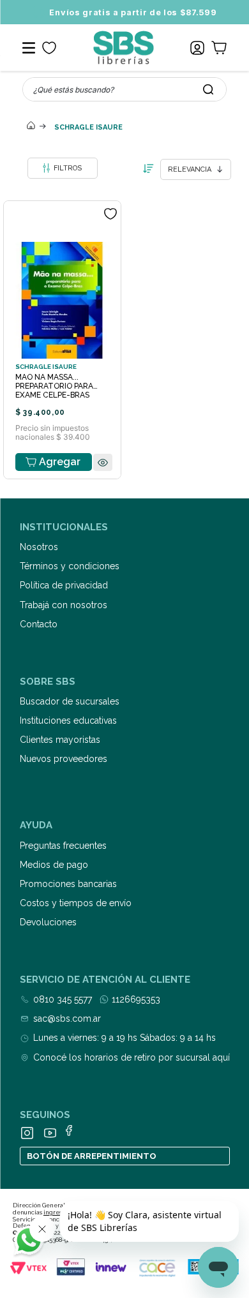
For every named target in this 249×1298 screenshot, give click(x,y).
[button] (103, 463)
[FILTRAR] (62, 168)
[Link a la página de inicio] (31, 126)
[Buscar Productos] (208, 89)
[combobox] (124, 89)
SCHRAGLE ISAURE (88, 127)
